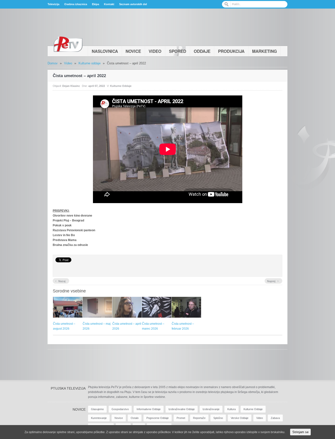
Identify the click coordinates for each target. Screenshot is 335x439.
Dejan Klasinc (71, 85)
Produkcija (231, 51)
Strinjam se (300, 432)
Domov (53, 63)
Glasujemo (97, 409)
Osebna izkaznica (75, 4)
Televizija (53, 4)
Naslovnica (105, 51)
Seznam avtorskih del (133, 4)
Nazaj (60, 280)
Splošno (218, 417)
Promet (181, 417)
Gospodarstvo (120, 409)
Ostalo (135, 417)
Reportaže (199, 417)
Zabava (275, 417)
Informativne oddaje (149, 409)
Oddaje (202, 51)
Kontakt (109, 4)
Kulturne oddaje (89, 63)
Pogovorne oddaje (157, 417)
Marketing (264, 51)
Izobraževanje (211, 409)
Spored (177, 51)
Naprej (273, 280)
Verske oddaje (239, 417)
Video (155, 51)
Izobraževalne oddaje (181, 409)
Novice (133, 51)
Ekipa (95, 4)
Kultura (231, 409)
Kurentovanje (99, 417)
